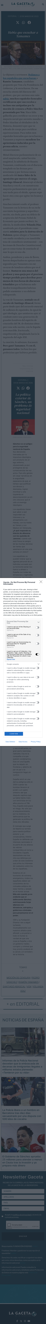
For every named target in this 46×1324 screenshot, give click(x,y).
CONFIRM (14, 734)
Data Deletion (10, 742)
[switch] (37, 627)
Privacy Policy (36, 742)
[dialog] (23, 662)
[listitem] (23, 622)
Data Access (23, 742)
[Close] (42, 582)
